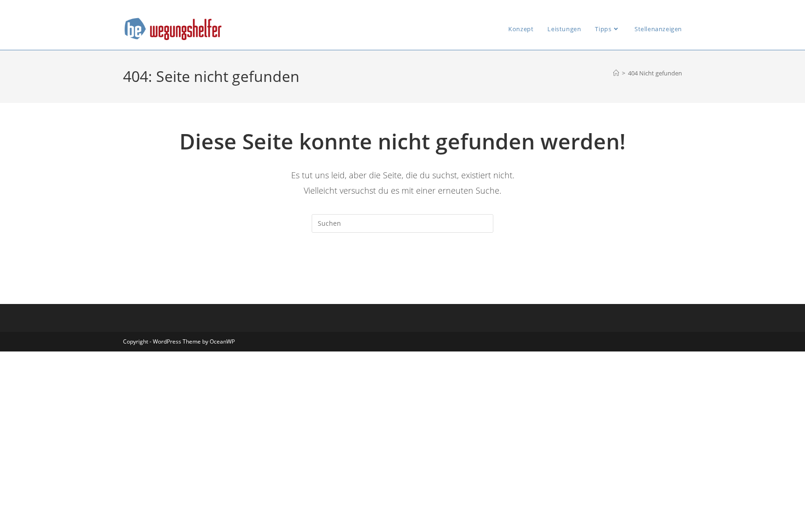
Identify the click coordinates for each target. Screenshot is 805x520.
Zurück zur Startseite (402, 270)
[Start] (616, 73)
